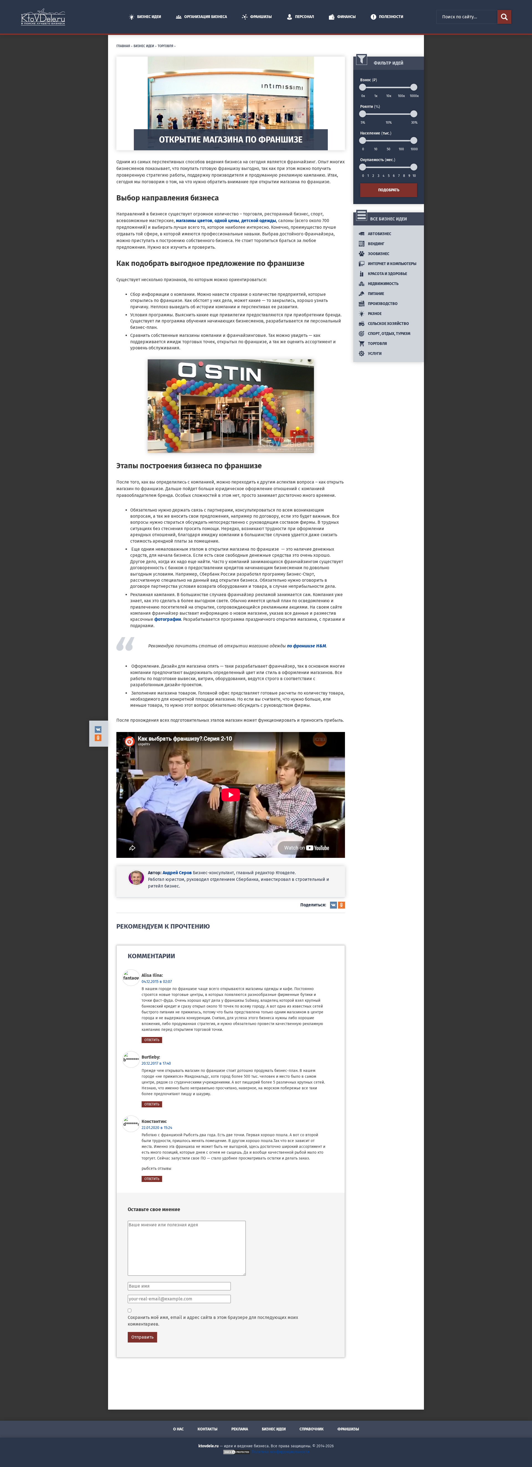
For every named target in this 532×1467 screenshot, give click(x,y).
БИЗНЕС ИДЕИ (144, 45)
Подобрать (388, 190)
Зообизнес (378, 253)
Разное (374, 313)
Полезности (391, 16)
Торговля (165, 45)
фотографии (167, 619)
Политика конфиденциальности (280, 1452)
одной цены (226, 220)
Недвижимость (382, 283)
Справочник (312, 1429)
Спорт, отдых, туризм (388, 333)
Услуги (374, 353)
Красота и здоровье (387, 273)
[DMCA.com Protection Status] (236, 1452)
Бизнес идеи (149, 16)
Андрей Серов (177, 872)
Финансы (346, 16)
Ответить (151, 1040)
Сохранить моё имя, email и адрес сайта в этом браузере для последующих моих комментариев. (213, 1321)
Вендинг (375, 243)
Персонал (304, 16)
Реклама (239, 1429)
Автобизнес (379, 234)
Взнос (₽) (368, 79)
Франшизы (261, 16)
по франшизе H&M (306, 646)
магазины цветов (194, 220)
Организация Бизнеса (205, 16)
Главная (123, 45)
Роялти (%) (370, 106)
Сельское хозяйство (388, 323)
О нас (178, 1429)
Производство (382, 303)
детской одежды (258, 220)
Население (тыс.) (376, 133)
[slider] (362, 87)
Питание (375, 293)
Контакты (208, 1429)
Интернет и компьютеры (391, 263)
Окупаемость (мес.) (377, 159)
